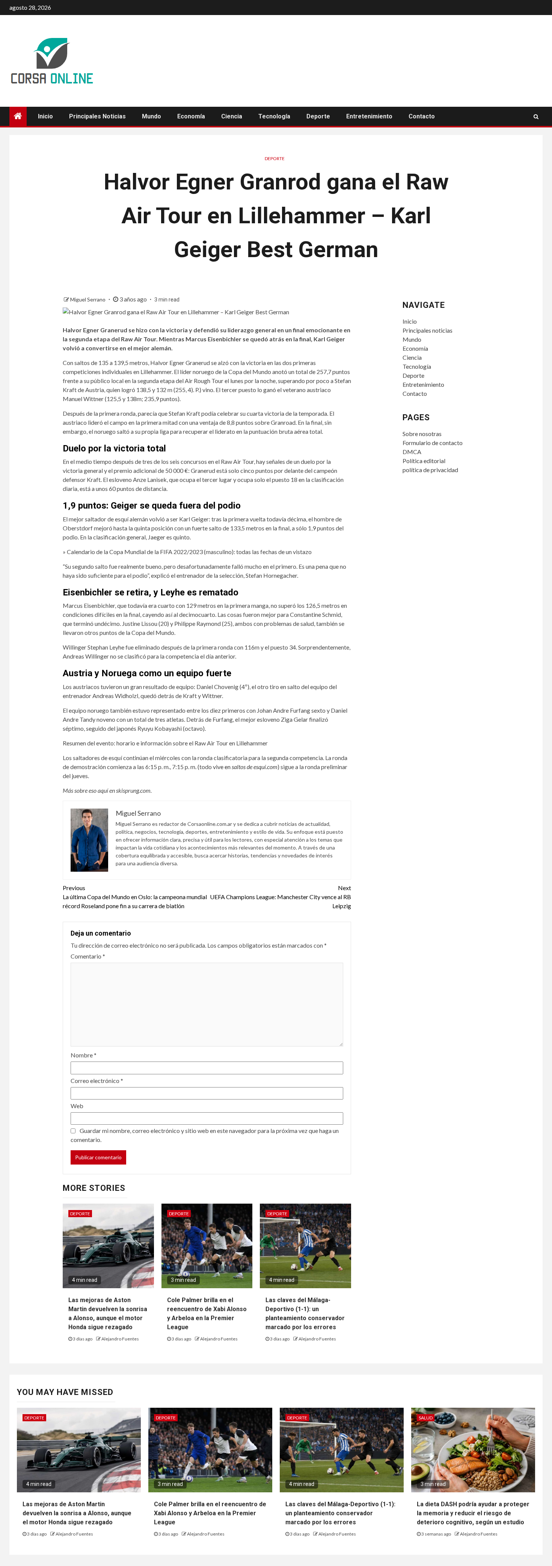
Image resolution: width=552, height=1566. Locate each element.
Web (77, 1105)
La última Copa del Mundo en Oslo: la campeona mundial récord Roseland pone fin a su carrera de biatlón (135, 896)
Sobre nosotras (422, 433)
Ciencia (231, 116)
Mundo (151, 116)
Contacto (422, 116)
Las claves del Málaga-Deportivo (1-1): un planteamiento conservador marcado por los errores (340, 1513)
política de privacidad (430, 469)
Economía (191, 116)
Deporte (318, 116)
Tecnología (274, 116)
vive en (245, 766)
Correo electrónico (97, 1080)
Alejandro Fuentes (120, 1339)
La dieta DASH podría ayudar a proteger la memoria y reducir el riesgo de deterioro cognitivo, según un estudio (473, 1513)
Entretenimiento (369, 116)
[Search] (536, 116)
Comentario (88, 956)
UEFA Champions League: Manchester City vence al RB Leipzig (280, 896)
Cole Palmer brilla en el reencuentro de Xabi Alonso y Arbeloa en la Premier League (210, 1513)
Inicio (45, 116)
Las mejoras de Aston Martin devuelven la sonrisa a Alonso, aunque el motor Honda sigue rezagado (77, 1513)
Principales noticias (97, 116)
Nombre (84, 1055)
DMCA (412, 451)
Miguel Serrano (88, 299)
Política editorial (424, 460)
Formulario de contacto (433, 442)
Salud (426, 1418)
